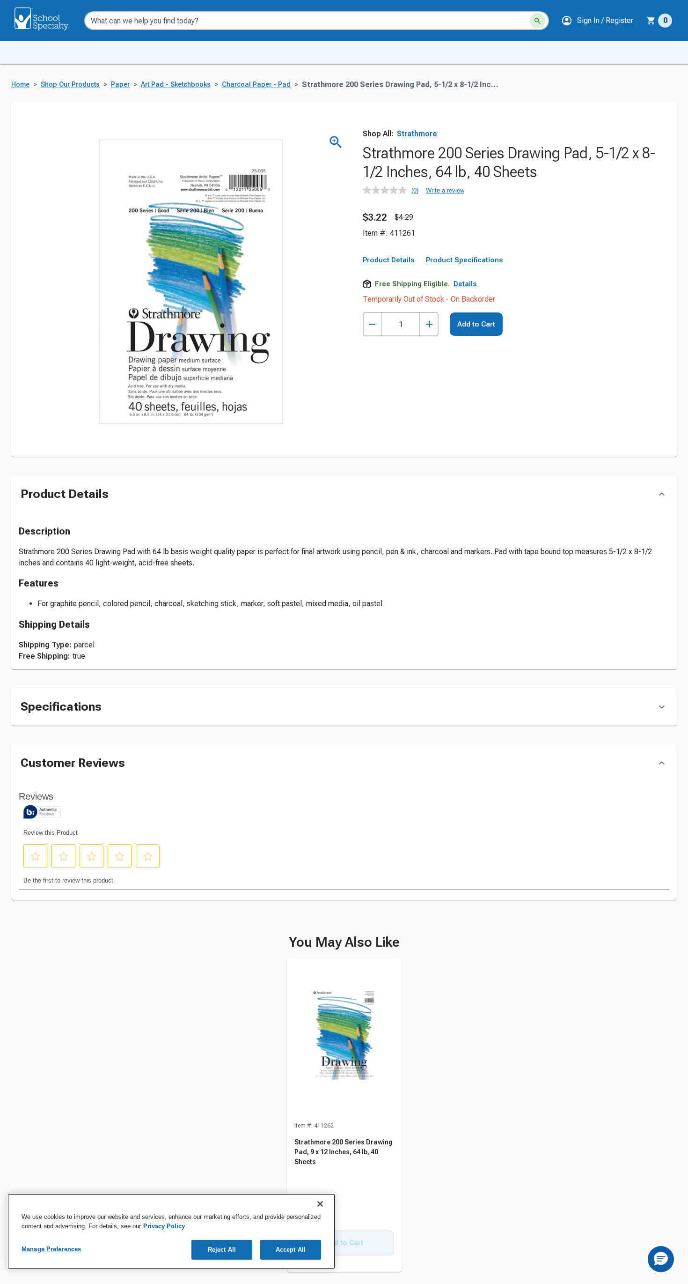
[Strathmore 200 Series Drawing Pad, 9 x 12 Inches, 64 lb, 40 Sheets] (344, 1039)
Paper (120, 85)
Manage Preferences (51, 1249)
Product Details (389, 260)
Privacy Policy (164, 1226)
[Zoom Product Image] (335, 142)
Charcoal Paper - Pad (256, 85)
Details (465, 284)
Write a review (445, 190)
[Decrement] (372, 324)
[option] (344, 1115)
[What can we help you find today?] (537, 21)
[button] (597, 20)
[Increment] (429, 324)
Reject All (222, 1249)
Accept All (291, 1249)
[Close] (320, 1204)
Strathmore (417, 133)
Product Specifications (464, 260)
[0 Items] (651, 20)
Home (20, 85)
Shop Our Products (70, 85)
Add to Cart (476, 324)
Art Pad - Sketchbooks (176, 85)
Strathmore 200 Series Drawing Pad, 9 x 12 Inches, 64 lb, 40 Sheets (343, 1151)
